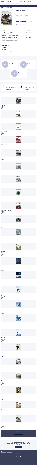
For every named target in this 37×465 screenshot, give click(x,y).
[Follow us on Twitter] (18, 453)
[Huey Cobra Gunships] (18, 166)
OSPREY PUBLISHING (3, 7)
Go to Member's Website (8, 89)
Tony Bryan (20, 72)
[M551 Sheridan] (18, 219)
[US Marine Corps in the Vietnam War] (18, 179)
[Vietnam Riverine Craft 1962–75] (18, 153)
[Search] (28, 1)
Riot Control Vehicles (3, 105)
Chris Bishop (2, 132)
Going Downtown (2, 294)
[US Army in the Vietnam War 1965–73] (18, 192)
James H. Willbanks (2, 253)
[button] (32, 1)
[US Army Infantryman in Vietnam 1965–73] (18, 139)
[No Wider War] (18, 361)
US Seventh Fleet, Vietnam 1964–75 (4, 280)
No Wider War (2, 366)
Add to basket (20, 21)
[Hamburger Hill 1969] (18, 246)
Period (6, 7)
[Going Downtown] (18, 289)
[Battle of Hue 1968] (18, 404)
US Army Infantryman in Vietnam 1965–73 (5, 144)
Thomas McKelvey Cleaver (3, 296)
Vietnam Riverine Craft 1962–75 (4, 157)
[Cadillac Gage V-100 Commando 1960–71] (18, 114)
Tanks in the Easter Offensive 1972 (4, 380)
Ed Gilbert (1, 184)
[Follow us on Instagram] (17, 453)
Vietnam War (8, 7)
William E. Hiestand (2, 382)
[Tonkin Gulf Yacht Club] (18, 332)
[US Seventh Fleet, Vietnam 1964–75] (18, 275)
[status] (19, 18)
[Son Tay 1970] (18, 261)
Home (1, 7)
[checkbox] (18, 16)
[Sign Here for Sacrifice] (18, 347)
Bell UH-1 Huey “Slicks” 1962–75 (4, 131)
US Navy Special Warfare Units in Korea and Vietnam (6, 423)
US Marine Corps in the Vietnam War (4, 183)
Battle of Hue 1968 (2, 409)
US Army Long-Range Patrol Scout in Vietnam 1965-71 (6, 210)
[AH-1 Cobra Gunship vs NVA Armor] (18, 232)
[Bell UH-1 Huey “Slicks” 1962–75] (18, 126)
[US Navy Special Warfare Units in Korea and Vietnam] (18, 418)
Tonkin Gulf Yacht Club (3, 337)
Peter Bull (28, 63)
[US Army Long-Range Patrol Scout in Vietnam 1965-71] (18, 205)
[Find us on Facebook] (16, 453)
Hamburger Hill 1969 (3, 251)
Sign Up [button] (18, 434)
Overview (1, 453)
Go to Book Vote (26, 89)
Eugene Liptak (2, 425)
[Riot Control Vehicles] (18, 100)
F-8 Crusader (2, 323)
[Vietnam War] (18, 390)
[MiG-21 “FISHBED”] (18, 304)
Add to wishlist (31, 21)
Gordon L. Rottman (12, 63)
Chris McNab (2, 106)
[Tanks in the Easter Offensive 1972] (18, 375)
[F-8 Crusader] (18, 318)
